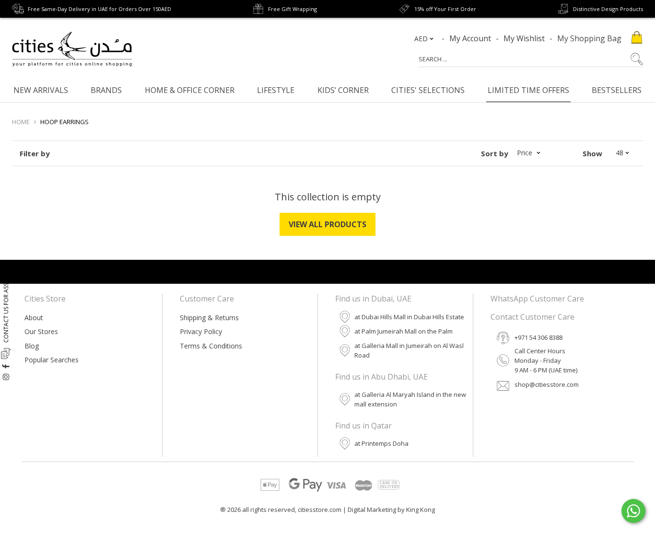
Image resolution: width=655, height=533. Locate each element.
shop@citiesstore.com (547, 384)
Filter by (35, 153)
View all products (327, 224)
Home (21, 121)
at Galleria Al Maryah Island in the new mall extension (410, 399)
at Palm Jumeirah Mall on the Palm (403, 331)
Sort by (494, 153)
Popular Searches (51, 359)
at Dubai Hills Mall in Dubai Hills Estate (409, 317)
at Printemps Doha (381, 443)
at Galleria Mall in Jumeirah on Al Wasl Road (409, 350)
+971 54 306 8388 (538, 337)
